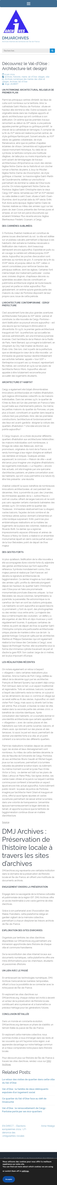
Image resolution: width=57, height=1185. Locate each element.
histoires (17, 77)
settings (25, 1171)
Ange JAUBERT (11, 84)
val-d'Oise (32, 77)
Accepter (8, 1179)
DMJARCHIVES (15, 38)
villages (41, 77)
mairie (24, 77)
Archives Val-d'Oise (18, 82)
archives (8, 77)
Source (5, 822)
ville (47, 77)
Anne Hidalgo (48, 1126)
